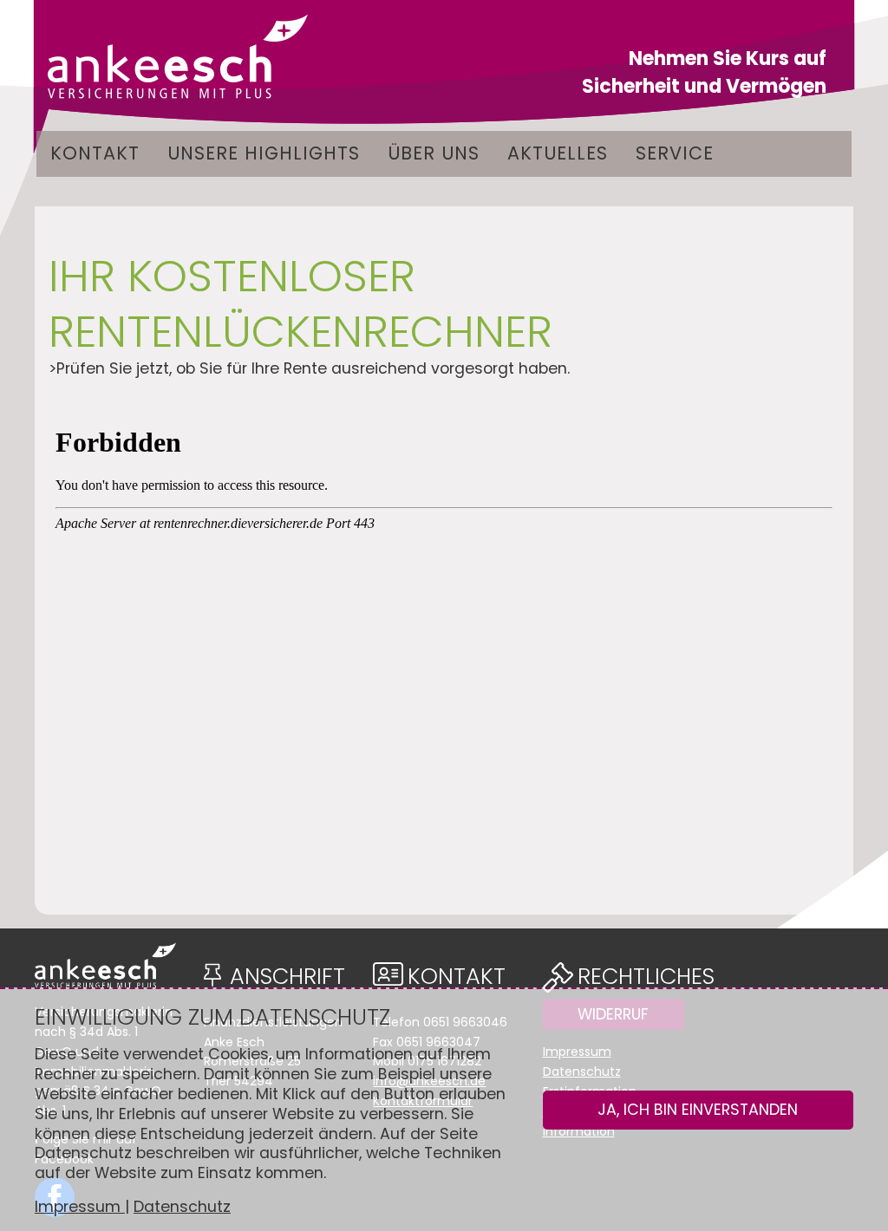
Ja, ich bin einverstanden (697, 1109)
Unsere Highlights (263, 153)
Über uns (434, 153)
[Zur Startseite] (178, 56)
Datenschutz (182, 1206)
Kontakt (95, 153)
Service (675, 153)
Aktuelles (557, 153)
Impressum (80, 1206)
